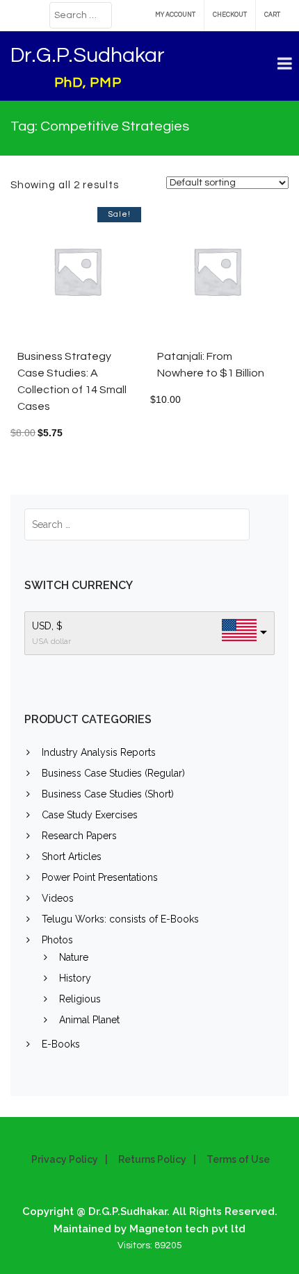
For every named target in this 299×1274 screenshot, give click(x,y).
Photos (57, 939)
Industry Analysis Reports (99, 752)
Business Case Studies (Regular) (113, 773)
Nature (73, 957)
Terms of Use (238, 1159)
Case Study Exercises (90, 814)
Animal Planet (89, 1019)
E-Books (61, 1044)
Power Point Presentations (100, 877)
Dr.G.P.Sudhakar (87, 55)
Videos (58, 898)
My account (175, 15)
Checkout (230, 15)
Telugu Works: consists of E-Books (120, 919)
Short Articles (72, 856)
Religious (80, 998)
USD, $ (47, 625)
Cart (272, 15)
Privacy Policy (64, 1159)
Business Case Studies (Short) (108, 794)
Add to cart (101, 277)
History (75, 978)
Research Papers (79, 835)
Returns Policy (152, 1159)
